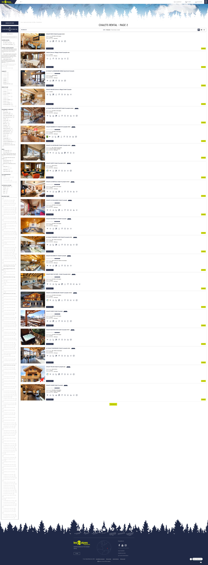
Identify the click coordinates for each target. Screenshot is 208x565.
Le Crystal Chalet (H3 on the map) (9, 327)
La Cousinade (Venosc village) (10, 253)
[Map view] (204, 30)
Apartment (6, 178)
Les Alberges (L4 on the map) (10, 207)
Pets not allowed (7, 140)
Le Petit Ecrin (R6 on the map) (8, 436)
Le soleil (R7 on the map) (9, 485)
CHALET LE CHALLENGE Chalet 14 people (56, 200)
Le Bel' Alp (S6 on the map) (9, 231)
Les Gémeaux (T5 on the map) (10, 363)
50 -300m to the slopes (9, 42)
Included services (8, 143)
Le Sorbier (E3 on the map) (9, 488)
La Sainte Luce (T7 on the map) (8, 472)
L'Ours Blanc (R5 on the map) (10, 432)
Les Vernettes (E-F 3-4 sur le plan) (9, 512)
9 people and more (8, 83)
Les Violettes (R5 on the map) (10, 516)
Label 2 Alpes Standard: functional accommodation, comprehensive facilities (9, 65)
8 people (6, 82)
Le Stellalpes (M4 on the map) (10, 492)
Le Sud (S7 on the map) (9, 493)
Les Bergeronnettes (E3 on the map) (9, 235)
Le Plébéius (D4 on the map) (10, 443)
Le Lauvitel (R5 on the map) (9, 391)
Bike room (6, 123)
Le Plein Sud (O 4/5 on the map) (8, 441)
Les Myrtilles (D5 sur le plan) (9, 422)
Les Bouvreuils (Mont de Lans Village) (8, 242)
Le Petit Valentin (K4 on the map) (9, 439)
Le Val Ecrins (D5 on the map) (10, 504)
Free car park (7, 120)
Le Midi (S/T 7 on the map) (9, 413)
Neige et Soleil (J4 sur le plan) (10, 424)
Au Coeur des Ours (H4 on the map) (9, 198)
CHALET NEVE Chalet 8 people (54, 34)
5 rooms (6, 101)
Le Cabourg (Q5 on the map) (10, 247)
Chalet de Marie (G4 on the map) (9, 294)
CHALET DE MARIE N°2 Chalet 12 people (56, 218)
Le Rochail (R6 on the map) (9, 464)
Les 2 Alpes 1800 (7, 152)
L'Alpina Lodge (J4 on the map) (8, 215)
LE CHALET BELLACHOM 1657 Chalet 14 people (58, 108)
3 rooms (6, 94)
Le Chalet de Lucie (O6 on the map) (9, 286)
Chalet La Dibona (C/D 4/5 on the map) (9, 283)
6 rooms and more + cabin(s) (10, 106)
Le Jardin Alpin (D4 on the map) (8, 384)
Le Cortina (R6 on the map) (9, 321)
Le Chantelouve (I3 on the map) (8, 305)
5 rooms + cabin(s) (8, 103)
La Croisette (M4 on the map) (10, 325)
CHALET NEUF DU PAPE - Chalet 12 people (57, 274)
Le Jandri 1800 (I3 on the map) (8, 379)
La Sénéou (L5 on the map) (9, 476)
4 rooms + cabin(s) (8, 99)
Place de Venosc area (8, 160)
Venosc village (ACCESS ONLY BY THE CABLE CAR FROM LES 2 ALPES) (9, 155)
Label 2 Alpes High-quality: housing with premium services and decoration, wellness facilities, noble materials (9, 50)
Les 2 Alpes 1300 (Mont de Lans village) (8, 158)
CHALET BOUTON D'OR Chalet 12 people (56, 329)
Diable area (6, 169)
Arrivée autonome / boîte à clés (8, 145)
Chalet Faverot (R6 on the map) (8, 278)
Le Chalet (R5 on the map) (9, 255)
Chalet (4, 175)
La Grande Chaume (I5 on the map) (9, 374)
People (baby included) (115, 29)
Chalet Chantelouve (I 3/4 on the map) (8, 272)
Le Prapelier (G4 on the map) (10, 448)
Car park (6, 122)
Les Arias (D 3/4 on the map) (9, 221)
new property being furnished (10, 182)
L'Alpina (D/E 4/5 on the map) (10, 212)
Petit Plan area (7, 162)
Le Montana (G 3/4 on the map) (8, 415)
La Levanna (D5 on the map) (9, 392)
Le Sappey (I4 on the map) (9, 474)
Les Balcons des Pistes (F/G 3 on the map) (9, 224)
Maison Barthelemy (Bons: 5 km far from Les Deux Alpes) (9, 396)
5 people (6, 77)
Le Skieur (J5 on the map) (9, 482)
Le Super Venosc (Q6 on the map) (9, 496)
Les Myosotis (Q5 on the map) (8, 421)
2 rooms (6, 91)
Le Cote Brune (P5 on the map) (8, 320)
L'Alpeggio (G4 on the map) (9, 203)
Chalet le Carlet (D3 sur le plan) (8, 275)
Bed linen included (8, 113)
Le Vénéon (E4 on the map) (9, 508)
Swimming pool (7, 133)
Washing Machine (8, 128)
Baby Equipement (8, 131)
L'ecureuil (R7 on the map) (9, 342)
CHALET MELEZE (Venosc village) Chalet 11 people (58, 89)
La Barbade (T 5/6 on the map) (8, 229)
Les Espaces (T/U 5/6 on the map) (9, 350)
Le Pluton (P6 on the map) (9, 447)
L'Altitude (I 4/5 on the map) (9, 217)
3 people (6, 74)
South (5, 189)
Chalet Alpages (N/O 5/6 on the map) (8, 269)
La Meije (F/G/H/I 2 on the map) (8, 408)
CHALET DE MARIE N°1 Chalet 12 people (56, 255)
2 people (6, 72)
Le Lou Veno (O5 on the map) (10, 394)
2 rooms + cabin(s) (7, 93)
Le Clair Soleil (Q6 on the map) (8, 311)
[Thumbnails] (201, 30)
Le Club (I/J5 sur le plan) (9, 252)
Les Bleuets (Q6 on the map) (10, 237)
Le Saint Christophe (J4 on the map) (9, 469)
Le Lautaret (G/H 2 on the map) (8, 389)
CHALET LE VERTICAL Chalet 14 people (56, 181)
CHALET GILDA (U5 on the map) (8, 366)
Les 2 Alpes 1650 (7, 150)
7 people (6, 80)
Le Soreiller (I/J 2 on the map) (10, 490)
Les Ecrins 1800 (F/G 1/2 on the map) (9, 340)
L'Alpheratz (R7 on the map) (9, 211)
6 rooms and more (8, 104)
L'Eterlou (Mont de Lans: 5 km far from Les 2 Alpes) (9, 354)
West (5, 191)
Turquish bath (7, 138)
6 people (6, 79)
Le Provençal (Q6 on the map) (8, 455)
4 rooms (6, 98)
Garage (6, 118)
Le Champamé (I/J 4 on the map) (9, 302)
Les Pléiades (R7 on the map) (10, 445)
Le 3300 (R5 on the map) (9, 200)
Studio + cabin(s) (7, 90)
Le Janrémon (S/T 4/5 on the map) (9, 382)
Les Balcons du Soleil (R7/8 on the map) (9, 226)
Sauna (6, 136)
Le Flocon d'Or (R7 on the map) (8, 357)
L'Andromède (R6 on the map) (8, 206)
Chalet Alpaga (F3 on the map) (8, 266)
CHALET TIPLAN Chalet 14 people (54, 366)
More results (113, 404)
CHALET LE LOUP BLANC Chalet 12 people (57, 145)
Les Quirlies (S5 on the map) (9, 457)
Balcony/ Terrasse (8, 186)
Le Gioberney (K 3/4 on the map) (8, 370)
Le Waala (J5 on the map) (9, 517)
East (5, 193)
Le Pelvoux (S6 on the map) (9, 433)
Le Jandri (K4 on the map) (9, 376)
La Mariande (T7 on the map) (10, 403)
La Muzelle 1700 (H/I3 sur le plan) (8, 418)
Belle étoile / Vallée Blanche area (9, 164)
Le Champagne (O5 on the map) (8, 300)
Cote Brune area (7, 168)
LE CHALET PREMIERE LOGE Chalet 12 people (57, 237)
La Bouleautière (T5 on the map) (8, 240)
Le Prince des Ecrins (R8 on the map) (8, 452)
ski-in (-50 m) (7, 41)
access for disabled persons (9, 141)
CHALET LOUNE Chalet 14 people (54, 385)
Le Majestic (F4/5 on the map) (10, 398)
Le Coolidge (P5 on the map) (10, 317)
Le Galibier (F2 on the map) (9, 359)
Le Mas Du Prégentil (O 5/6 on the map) (9, 405)
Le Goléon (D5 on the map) (9, 372)
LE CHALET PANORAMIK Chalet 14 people (57, 348)
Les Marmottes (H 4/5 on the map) (9, 401)
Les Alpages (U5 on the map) (10, 209)
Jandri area (6, 166)
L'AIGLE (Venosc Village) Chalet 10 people (57, 52)
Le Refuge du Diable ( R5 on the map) (8, 460)
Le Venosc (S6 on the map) (9, 510)
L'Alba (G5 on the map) (8, 201)
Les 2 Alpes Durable (8, 68)
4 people (6, 75)
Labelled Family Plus (8, 130)
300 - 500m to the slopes (9, 44)
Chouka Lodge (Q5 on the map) (8, 308)
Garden (6, 188)
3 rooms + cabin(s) (8, 96)
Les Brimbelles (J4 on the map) (8, 245)
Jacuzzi (6, 135)
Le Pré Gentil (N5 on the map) (10, 450)
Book (203, 48)
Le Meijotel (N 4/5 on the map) (8, 411)
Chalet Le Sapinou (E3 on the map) (9, 289)
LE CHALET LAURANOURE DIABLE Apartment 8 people (60, 71)
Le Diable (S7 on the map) (9, 332)
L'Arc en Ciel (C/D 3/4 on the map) (9, 219)
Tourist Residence (7, 180)
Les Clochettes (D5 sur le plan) (8, 315)
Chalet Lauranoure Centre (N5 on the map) (9, 280)
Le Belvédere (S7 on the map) (10, 233)
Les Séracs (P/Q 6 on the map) (8, 480)
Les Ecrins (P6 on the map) (9, 338)
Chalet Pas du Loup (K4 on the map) (9, 297)
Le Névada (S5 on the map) (9, 426)
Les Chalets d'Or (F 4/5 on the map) (9, 259)
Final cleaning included (9, 115)
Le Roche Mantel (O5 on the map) (9, 467)
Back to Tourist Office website (104, 561)
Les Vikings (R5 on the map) (9, 514)
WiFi (5, 110)
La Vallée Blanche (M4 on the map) (9, 506)
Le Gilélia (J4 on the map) (9, 367)
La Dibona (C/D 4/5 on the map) (8, 336)
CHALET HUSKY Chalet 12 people (54, 311)
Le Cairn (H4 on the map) (9, 249)
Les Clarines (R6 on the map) (10, 313)
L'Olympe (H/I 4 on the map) (10, 430)
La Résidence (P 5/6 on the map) (8, 462)
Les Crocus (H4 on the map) (9, 323)
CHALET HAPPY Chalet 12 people (54, 163)
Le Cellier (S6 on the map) (9, 250)
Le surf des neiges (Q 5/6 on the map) (8, 498)
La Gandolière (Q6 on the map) (8, 361)
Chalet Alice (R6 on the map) (10, 264)
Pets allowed (7, 112)
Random (108, 29)
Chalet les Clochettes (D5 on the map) (8, 291)
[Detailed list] (199, 30)
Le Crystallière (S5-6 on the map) (9, 330)
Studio (5, 88)
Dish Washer (7, 127)
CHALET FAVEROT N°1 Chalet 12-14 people (57, 126)
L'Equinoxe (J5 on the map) (9, 345)
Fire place (6, 125)
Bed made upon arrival (9, 117)
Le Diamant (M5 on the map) (10, 333)
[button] (188, 2)
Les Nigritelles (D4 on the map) (8, 428)
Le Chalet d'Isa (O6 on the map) (8, 262)
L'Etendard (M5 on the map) (9, 352)
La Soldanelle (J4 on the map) (10, 483)
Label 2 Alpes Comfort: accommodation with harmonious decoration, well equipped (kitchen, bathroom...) (8, 61)
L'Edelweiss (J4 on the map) (9, 344)
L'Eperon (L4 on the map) (9, 347)
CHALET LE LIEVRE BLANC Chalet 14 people (57, 292)
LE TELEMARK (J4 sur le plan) (10, 500)
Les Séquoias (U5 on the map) (10, 477)
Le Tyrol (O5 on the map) (9, 502)
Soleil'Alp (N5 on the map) (9, 487)
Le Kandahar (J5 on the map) (10, 386)
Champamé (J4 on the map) (9, 257)
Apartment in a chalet (8, 177)
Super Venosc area (8, 171)
